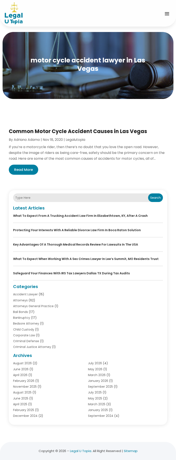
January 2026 (98, 381)
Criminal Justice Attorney (32, 347)
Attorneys (20, 300)
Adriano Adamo (27, 139)
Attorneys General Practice (33, 306)
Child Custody (23, 329)
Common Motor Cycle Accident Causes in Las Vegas (78, 131)
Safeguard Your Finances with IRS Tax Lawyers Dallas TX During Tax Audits (71, 273)
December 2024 (25, 416)
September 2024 (100, 416)
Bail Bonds (20, 312)
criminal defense (26, 341)
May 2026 (95, 369)
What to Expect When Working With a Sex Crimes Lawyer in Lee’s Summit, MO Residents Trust (86, 259)
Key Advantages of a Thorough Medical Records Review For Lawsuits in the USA (75, 244)
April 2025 (20, 404)
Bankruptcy (21, 318)
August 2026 (22, 363)
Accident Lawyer (25, 294)
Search (155, 198)
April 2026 (20, 375)
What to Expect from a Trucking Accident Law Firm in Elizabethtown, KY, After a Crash (80, 216)
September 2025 (100, 386)
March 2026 (97, 375)
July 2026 (95, 363)
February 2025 (23, 410)
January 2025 (98, 410)
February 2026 (23, 381)
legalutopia (75, 139)
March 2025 (96, 404)
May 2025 (95, 398)
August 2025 (22, 392)
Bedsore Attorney (26, 323)
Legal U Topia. (81, 451)
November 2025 (25, 386)
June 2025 (20, 398)
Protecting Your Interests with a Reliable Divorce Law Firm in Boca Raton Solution (77, 230)
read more (23, 169)
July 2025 (95, 392)
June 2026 (21, 369)
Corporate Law (24, 335)
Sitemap (131, 451)
